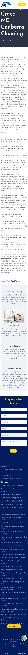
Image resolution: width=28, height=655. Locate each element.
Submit (13, 451)
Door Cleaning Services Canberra (11, 546)
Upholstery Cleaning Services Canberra (13, 554)
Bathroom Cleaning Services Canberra (13, 614)
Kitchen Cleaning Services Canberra (12, 623)
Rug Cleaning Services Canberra (11, 504)
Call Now (6, 653)
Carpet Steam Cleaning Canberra (11, 498)
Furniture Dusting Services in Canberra (13, 523)
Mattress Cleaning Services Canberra (13, 501)
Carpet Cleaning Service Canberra (12, 486)
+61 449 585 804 (8, 475)
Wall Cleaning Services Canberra (11, 570)
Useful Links (12, 626)
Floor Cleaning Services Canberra (11, 566)
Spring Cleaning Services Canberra (12, 542)
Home (3, 41)
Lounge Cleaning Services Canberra (12, 507)
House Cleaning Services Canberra (12, 494)
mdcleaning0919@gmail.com (12, 478)
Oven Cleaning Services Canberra (12, 578)
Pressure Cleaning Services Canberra (13, 514)
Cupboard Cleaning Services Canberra (13, 558)
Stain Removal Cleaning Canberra (12, 511)
